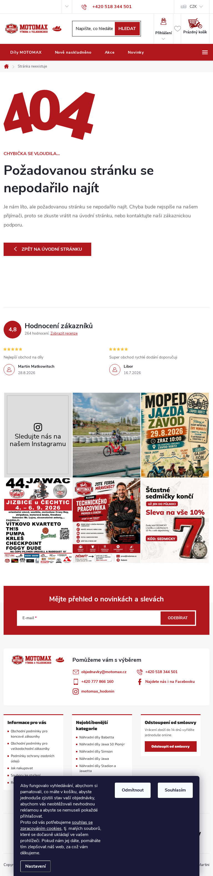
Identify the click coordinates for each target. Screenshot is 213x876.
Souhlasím (175, 790)
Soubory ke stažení (25, 775)
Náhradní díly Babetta (96, 737)
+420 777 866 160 (97, 681)
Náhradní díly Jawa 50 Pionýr (102, 744)
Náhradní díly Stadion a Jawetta (97, 768)
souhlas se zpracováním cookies (56, 825)
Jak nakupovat (22, 768)
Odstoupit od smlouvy (170, 746)
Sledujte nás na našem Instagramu (38, 440)
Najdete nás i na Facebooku (170, 681)
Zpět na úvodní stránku (52, 249)
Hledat (127, 29)
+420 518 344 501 (161, 672)
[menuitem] (26, 52)
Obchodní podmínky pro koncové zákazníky (29, 733)
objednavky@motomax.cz (103, 672)
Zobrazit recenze (64, 333)
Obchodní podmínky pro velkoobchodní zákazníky (30, 746)
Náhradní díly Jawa (94, 758)
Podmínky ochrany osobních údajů (32, 758)
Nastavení (35, 866)
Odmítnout (133, 790)
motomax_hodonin (97, 691)
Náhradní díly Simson (96, 751)
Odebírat (178, 618)
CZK (193, 6)
